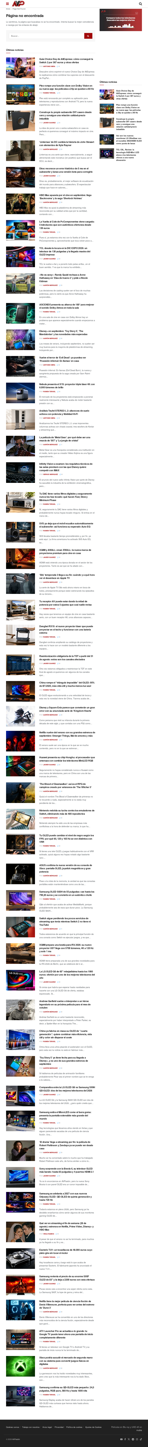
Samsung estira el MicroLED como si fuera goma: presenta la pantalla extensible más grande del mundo (65, 1115)
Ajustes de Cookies (93, 1427)
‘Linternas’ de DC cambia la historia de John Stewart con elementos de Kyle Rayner (66, 143)
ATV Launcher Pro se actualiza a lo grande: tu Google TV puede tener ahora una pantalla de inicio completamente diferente (66, 1334)
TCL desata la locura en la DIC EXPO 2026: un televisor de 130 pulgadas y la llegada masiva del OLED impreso (64, 251)
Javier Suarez (49, 123)
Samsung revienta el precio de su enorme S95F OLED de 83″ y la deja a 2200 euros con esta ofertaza (67, 1278)
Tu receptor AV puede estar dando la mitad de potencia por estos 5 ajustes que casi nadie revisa (65, 603)
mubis (139, 1430)
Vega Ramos (48, 1234)
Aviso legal (47, 1427)
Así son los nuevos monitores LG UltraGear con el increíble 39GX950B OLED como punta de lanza (129, 139)
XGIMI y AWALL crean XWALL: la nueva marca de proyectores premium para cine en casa (65, 551)
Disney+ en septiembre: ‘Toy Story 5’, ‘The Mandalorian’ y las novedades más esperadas (63, 332)
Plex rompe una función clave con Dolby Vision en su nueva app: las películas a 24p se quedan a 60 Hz (66, 87)
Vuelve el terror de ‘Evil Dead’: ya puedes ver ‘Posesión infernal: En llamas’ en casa (62, 359)
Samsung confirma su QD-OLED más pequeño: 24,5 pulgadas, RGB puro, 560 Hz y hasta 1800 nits (66, 1389)
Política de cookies (74, 1427)
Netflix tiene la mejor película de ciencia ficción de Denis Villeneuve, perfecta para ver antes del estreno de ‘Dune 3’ (66, 1304)
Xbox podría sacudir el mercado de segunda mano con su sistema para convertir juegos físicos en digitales (65, 1361)
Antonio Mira (49, 66)
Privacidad (59, 1427)
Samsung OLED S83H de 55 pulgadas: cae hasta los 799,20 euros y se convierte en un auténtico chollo (66, 893)
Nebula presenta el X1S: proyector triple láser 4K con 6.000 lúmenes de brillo (67, 385)
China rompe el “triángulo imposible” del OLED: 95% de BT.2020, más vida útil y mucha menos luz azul (67, 684)
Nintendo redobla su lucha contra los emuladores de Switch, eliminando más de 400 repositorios (67, 812)
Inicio (8, 8)
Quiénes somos (12, 1427)
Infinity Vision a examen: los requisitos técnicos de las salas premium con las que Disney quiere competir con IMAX (65, 467)
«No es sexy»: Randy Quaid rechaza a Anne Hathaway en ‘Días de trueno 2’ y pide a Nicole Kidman (63, 278)
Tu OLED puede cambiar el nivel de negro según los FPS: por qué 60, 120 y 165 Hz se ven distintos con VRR (66, 838)
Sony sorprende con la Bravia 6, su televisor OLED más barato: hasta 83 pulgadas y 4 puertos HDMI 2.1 (66, 1170)
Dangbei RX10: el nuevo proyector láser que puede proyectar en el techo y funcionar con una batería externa (66, 629)
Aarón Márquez (50, 149)
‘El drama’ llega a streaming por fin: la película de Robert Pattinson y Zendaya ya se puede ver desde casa (66, 1145)
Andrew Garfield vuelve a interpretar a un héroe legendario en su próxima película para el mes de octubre (65, 1004)
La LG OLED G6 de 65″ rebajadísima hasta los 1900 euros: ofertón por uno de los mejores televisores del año (67, 975)
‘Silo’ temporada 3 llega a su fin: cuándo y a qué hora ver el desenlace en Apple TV (67, 576)
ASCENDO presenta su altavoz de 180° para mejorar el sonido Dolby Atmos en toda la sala (66, 306)
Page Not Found (19, 8)
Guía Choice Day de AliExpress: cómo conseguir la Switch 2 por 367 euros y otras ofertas (66, 60)
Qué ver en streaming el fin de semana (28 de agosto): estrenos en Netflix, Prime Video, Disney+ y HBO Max (66, 1226)
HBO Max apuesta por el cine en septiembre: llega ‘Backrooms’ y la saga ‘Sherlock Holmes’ (65, 196)
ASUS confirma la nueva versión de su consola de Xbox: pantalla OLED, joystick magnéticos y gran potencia (65, 868)
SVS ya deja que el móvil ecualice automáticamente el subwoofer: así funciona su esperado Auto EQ (66, 525)
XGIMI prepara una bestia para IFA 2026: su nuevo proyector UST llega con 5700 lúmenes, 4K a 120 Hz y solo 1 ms (66, 948)
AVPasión (16, 1439)
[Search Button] (88, 36)
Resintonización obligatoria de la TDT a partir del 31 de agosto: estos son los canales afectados (66, 657)
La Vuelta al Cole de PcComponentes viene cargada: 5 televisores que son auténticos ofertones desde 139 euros (66, 225)
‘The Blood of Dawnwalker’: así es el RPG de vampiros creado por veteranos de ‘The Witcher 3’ (65, 785)
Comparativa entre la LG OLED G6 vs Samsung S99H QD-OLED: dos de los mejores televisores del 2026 (67, 1089)
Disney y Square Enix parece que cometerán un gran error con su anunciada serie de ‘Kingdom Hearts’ (67, 709)
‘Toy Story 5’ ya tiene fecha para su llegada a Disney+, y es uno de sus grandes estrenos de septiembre (63, 1061)
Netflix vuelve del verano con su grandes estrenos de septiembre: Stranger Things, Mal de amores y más (67, 734)
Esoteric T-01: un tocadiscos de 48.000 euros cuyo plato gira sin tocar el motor (65, 1251)
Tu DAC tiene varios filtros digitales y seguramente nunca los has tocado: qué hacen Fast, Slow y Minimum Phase (65, 497)
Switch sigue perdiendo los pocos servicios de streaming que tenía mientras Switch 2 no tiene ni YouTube (65, 921)
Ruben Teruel (49, 93)
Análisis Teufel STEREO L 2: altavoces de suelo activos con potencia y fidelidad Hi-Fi (64, 412)
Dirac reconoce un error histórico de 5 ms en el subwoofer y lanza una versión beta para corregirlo (66, 170)
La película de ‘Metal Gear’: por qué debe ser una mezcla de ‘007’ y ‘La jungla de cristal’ (64, 439)
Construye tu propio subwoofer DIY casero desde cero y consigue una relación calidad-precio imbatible (65, 115)
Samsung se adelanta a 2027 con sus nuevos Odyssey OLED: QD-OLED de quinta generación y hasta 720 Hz (65, 1197)
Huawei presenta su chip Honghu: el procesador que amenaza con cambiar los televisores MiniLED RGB (67, 759)
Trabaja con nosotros (31, 1427)
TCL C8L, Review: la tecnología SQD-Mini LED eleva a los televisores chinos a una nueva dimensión (127, 154)
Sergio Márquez (50, 474)
